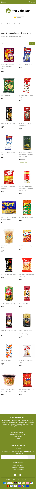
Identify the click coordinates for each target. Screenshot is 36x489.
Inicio (2, 23)
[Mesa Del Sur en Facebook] (15, 475)
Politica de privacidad (18, 465)
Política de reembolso (18, 469)
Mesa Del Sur (13, 479)
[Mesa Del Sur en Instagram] (17, 475)
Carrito (33, 2)
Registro (31, 457)
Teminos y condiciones (18, 467)
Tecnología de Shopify (23, 479)
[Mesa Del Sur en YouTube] (20, 475)
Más (4, 2)
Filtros (32, 43)
